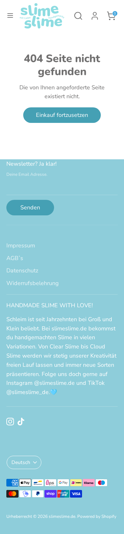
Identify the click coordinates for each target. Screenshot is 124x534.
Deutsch (20, 462)
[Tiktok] (21, 421)
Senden (30, 207)
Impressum (20, 245)
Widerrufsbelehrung (32, 283)
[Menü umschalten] (10, 15)
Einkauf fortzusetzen (62, 115)
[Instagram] (10, 421)
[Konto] (94, 14)
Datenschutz (22, 270)
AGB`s (14, 258)
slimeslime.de (62, 516)
